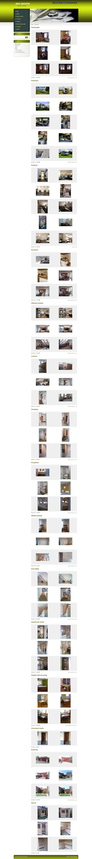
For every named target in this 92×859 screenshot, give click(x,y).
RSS (71, 2)
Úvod (32, 24)
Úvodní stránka (56, 2)
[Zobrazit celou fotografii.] (42, 37)
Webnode (75, 856)
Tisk (75, 2)
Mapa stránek (65, 2)
